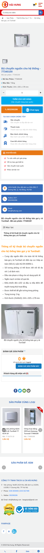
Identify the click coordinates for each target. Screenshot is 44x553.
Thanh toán (15, 127)
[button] (3, 40)
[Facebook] (16, 551)
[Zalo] (27, 551)
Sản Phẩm (10, 18)
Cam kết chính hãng (18, 141)
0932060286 (13, 495)
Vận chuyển (15, 120)
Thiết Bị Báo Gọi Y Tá (23, 18)
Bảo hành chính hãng (19, 134)
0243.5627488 (24, 491)
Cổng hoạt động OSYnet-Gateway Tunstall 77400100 (31, 431)
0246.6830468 (13, 491)
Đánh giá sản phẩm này (28, 366)
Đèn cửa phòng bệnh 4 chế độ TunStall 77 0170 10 (10, 431)
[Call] (5, 551)
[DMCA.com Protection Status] (9, 509)
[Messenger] (38, 551)
